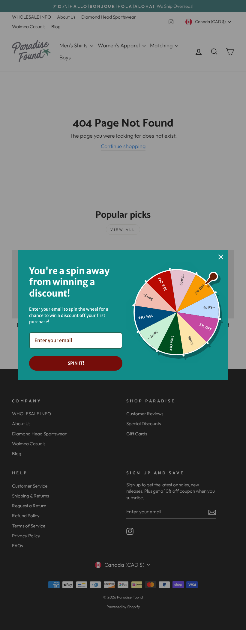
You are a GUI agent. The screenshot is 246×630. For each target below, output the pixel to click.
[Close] (221, 257)
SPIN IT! (76, 363)
